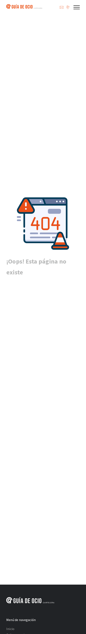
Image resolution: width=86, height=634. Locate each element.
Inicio (10, 629)
